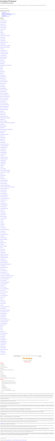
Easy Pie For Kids (3, 303)
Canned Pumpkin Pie (3, 152)
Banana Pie (2, 60)
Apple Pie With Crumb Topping (5, 45)
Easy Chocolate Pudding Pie (4, 282)
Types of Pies (4, 15)
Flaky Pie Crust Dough (3, 333)
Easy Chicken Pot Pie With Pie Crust (6, 277)
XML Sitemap (16, 440)
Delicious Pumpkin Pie (3, 239)
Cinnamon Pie (2, 211)
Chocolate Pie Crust (3, 203)
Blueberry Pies (2, 127)
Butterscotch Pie (3, 142)
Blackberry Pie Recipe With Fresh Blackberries (7, 122)
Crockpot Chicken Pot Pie (4, 234)
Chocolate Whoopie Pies (4, 208)
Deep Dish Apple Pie (3, 237)
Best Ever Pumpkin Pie (3, 81)
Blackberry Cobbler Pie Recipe (5, 117)
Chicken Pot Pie (2, 178)
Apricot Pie (2, 48)
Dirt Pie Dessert (2, 249)
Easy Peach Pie (2, 293)
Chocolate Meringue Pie (4, 195)
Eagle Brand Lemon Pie (4, 255)
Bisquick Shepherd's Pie (4, 116)
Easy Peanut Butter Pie (4, 295)
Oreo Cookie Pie (2, 352)
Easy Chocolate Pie (3, 280)
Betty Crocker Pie (3, 101)
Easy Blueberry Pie (3, 265)
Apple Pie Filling (2, 40)
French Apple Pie (3, 334)
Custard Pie (2, 236)
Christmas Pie (2, 209)
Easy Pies (1, 305)
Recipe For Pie (2, 423)
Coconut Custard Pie (3, 218)
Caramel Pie (2, 155)
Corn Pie (1, 221)
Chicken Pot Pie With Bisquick (5, 185)
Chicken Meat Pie (3, 175)
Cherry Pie (2, 167)
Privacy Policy (24, 440)
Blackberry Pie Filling (3, 121)
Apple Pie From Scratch (4, 42)
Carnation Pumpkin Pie (3, 157)
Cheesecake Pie (2, 163)
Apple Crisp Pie (2, 24)
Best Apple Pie (2, 75)
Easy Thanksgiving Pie (3, 323)
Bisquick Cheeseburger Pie (4, 106)
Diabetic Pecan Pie (3, 242)
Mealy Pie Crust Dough (4, 349)
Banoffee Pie (2, 63)
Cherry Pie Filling (3, 168)
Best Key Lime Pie (3, 83)
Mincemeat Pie (2, 351)
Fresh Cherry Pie (2, 344)
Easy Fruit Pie (2, 285)
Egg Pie (1, 326)
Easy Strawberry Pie (3, 318)
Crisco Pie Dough (3, 232)
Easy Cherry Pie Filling (3, 270)
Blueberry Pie (2, 124)
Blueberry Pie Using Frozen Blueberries (6, 129)
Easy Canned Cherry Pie (4, 267)
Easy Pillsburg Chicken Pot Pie (5, 306)
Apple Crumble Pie (3, 25)
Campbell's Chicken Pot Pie (4, 144)
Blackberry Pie (2, 119)
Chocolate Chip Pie (3, 191)
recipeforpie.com (9, 440)
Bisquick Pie (2, 111)
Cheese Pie (2, 165)
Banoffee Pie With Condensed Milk (5, 65)
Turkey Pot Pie (2, 354)
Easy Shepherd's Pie (3, 313)
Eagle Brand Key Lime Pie (4, 254)
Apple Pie (1, 30)
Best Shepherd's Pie (3, 88)
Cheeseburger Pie (3, 160)
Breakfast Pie (2, 132)
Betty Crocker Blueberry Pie (4, 94)
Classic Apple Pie (3, 213)
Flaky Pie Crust (2, 331)
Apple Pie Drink (2, 37)
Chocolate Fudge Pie (3, 193)
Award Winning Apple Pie (4, 53)
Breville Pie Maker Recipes (4, 134)
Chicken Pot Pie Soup (3, 183)
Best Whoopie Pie (3, 91)
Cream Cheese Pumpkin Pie (4, 229)
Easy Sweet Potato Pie (4, 321)
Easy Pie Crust (2, 300)
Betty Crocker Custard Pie (4, 98)
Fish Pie (1, 329)
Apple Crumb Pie (3, 29)
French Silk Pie (2, 336)
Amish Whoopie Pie (3, 20)
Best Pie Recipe (2, 86)
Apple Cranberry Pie (3, 22)
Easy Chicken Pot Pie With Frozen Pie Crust (7, 275)
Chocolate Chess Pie (3, 190)
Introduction (4, 12)
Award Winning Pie (3, 55)
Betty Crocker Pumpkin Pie (4, 104)
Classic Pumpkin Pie (3, 216)
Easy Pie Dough (2, 301)
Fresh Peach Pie (2, 346)
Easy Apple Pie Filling (3, 260)
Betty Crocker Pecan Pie (4, 99)
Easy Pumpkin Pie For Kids (4, 311)
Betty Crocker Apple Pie (4, 93)
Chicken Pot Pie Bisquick (4, 180)
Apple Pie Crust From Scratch (5, 35)
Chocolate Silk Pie (3, 206)
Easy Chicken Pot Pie (3, 272)
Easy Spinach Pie (3, 316)
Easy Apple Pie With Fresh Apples (5, 264)
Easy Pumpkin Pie (3, 308)
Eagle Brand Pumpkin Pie (4, 257)
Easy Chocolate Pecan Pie (4, 278)
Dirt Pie (1, 247)
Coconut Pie (2, 219)
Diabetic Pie (2, 244)
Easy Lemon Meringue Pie (4, 288)
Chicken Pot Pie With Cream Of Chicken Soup (7, 186)
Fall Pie (1, 328)
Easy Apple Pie (2, 259)
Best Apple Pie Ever (3, 76)
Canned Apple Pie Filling (4, 145)
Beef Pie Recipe (2, 71)
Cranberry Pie (2, 224)
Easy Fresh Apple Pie (3, 283)
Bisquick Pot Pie (2, 114)
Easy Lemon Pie (2, 290)
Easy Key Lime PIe (3, 287)
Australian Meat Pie (3, 50)
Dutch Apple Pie (2, 252)
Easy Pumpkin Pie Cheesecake (5, 310)
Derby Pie (1, 241)
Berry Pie (1, 73)
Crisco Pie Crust (2, 231)
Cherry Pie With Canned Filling (5, 170)
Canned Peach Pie (3, 150)
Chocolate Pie (2, 201)
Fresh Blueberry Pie (3, 339)
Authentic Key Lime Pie (4, 52)
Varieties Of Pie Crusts (5, 16)
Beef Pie (1, 68)
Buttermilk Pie (2, 139)
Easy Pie (1, 298)
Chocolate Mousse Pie (3, 196)
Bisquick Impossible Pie (4, 109)
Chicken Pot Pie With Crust (4, 188)
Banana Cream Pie (3, 58)
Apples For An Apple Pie (6, 13)
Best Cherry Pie (2, 78)
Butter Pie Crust (2, 140)
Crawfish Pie (2, 226)
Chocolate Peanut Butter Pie (4, 198)
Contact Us (20, 440)
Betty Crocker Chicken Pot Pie (5, 96)
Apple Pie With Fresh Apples (4, 47)
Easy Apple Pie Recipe (3, 262)
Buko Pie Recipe (2, 137)
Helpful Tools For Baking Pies (6, 14)
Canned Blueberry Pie (3, 147)
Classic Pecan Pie (3, 214)
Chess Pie (1, 173)
